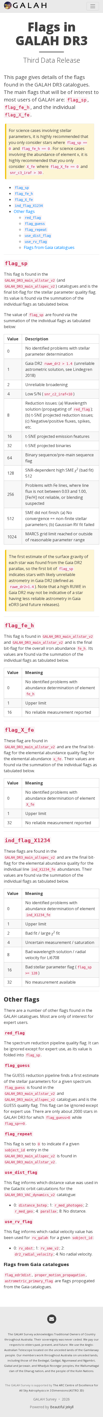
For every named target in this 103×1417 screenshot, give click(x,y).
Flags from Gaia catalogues (49, 247)
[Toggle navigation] (92, 6)
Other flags (24, 211)
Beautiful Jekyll (62, 1407)
